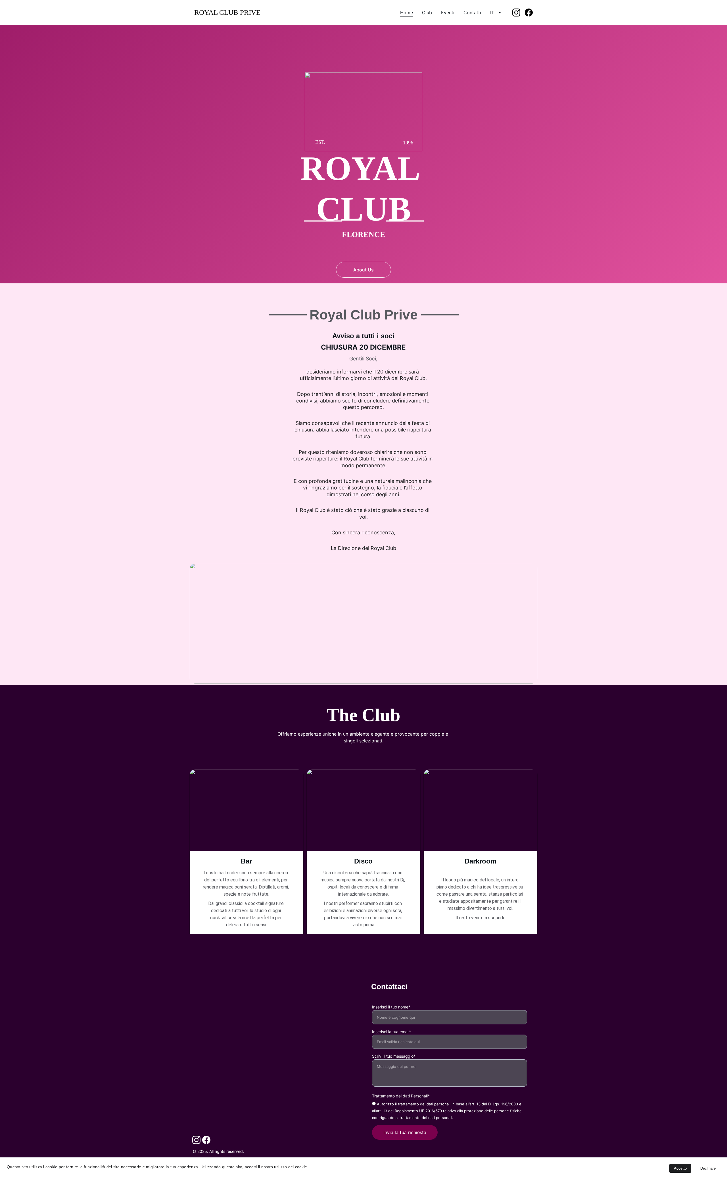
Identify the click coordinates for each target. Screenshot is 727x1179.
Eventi (447, 12)
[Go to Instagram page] (518, 12)
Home (406, 12)
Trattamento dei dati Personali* (401, 1095)
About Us (363, 270)
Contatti (472, 12)
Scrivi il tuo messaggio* (393, 1056)
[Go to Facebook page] (529, 12)
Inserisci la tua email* (391, 1031)
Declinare (708, 1168)
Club (427, 12)
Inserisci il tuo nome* (391, 1006)
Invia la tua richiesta (404, 1132)
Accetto (680, 1168)
